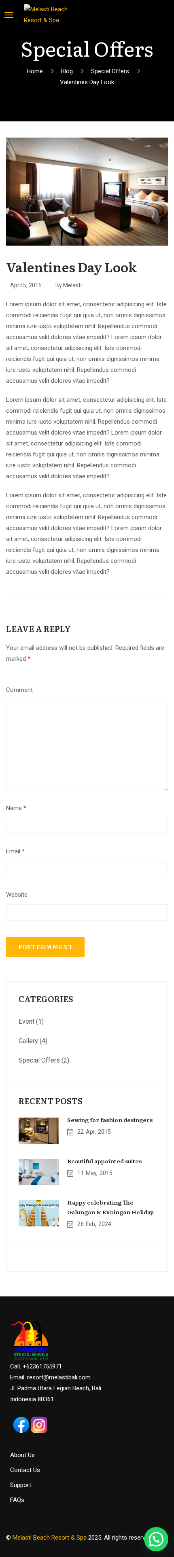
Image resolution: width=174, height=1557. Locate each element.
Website (17, 894)
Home (35, 71)
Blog (67, 71)
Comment (19, 690)
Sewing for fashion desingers (110, 1120)
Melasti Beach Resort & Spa (50, 1537)
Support (20, 1485)
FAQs (17, 1500)
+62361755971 (42, 1366)
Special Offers (110, 71)
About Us (22, 1455)
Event (26, 1021)
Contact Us (25, 1470)
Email (15, 851)
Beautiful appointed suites (104, 1161)
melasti (72, 285)
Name (16, 808)
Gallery (28, 1041)
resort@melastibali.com (59, 1377)
